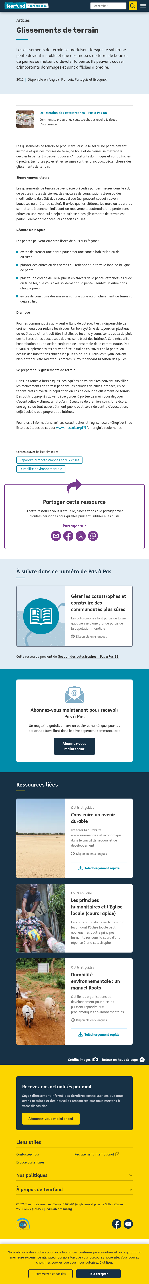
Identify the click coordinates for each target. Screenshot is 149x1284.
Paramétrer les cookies (50, 1274)
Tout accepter (98, 1274)
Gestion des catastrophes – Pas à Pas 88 (88, 657)
